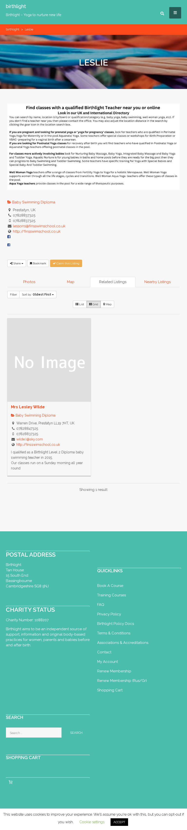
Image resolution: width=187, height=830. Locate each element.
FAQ (100, 604)
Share (16, 263)
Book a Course (110, 585)
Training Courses (111, 595)
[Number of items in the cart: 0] (10, 782)
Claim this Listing (67, 263)
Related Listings (112, 282)
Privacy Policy (109, 614)
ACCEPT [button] (119, 822)
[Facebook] (8, 245)
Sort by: (36, 294)
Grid (95, 304)
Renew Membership (114, 671)
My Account (107, 661)
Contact (104, 652)
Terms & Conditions (113, 633)
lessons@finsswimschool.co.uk (39, 226)
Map (71, 282)
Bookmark (39, 263)
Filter (13, 294)
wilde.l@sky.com (29, 439)
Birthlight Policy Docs (115, 623)
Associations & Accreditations (122, 642)
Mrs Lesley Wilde (28, 407)
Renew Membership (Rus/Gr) (122, 680)
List (81, 304)
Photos (29, 282)
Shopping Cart (109, 690)
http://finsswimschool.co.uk (37, 231)
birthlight (16, 6)
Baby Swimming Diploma (33, 202)
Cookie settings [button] (91, 822)
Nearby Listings (157, 282)
